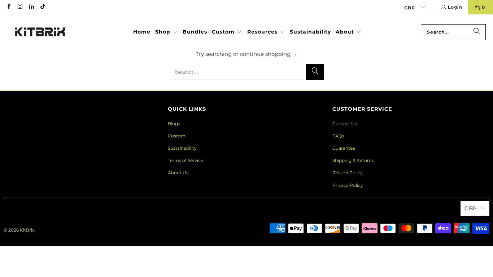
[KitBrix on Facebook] (8, 7)
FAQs (338, 135)
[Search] (477, 32)
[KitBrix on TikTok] (42, 7)
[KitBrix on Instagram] (20, 7)
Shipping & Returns (353, 160)
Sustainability (182, 148)
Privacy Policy (347, 185)
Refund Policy (347, 172)
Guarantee (343, 148)
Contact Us (344, 123)
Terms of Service (185, 160)
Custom (177, 135)
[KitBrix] (40, 32)
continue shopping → (268, 53)
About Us (178, 172)
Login (455, 7)
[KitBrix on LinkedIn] (31, 7)
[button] (166, 32)
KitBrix (27, 230)
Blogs (174, 123)
